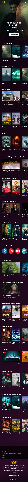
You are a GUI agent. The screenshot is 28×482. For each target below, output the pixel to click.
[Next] (26, 20)
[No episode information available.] (20, 365)
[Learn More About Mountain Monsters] (20, 298)
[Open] (25, 2)
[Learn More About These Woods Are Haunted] (20, 276)
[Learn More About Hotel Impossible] (20, 105)
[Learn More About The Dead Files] (20, 217)
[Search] (22, 2)
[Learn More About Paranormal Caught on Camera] (20, 173)
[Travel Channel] (4, 2)
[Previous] (2, 20)
